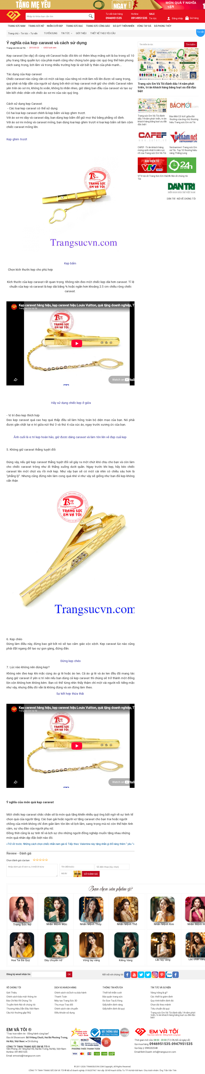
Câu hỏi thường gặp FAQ (18, 1012)
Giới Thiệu (11, 992)
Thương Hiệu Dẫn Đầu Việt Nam (22, 1008)
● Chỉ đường (32, 1041)
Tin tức (153, 18)
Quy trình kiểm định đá (162, 1000)
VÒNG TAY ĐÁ (144, 26)
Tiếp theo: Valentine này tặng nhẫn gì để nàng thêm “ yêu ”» (101, 843)
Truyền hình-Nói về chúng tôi (20, 1004)
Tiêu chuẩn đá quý (160, 1008)
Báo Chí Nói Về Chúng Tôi (19, 1000)
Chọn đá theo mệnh (161, 1004)
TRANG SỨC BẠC (74, 26)
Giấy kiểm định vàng (112, 1004)
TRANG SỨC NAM (16, 26)
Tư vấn (200, 32)
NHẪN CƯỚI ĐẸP (55, 26)
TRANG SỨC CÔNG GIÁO (98, 26)
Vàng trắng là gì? (159, 992)
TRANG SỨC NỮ (36, 26)
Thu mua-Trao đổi (63, 1004)
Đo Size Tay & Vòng (112, 1000)
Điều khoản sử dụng (64, 1012)
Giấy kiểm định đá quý (113, 1008)
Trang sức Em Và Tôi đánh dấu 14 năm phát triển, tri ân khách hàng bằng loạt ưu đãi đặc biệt (173, 1015)
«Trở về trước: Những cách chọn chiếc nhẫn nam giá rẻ (36, 843)
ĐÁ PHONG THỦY (162, 26)
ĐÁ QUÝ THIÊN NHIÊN (123, 26)
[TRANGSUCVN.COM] (13, 19)
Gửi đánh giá (91, 874)
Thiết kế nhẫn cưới (112, 992)
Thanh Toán (60, 996)
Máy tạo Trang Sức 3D (65, 1000)
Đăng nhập (177, 18)
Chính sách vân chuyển (66, 1008)
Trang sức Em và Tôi (15, 48)
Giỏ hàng (192, 18)
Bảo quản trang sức (112, 996)
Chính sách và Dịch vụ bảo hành (70, 992)
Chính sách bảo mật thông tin (21, 996)
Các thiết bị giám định (162, 996)
